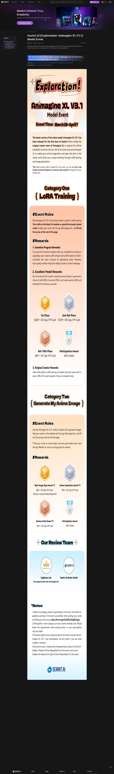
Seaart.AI (29, 43)
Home (28, 31)
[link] (28, 31)
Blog (32, 31)
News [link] (35, 31)
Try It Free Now (24, 23)
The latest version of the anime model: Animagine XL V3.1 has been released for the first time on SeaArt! (10, 44)
